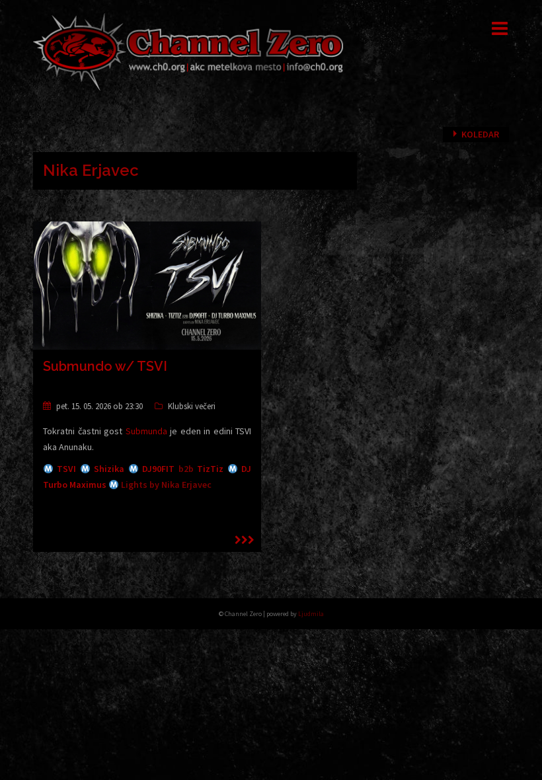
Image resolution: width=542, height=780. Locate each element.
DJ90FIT (158, 469)
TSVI (66, 469)
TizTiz (210, 469)
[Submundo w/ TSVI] (147, 284)
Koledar (480, 134)
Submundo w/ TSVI (105, 366)
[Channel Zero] (188, 51)
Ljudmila (311, 613)
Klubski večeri (191, 406)
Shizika (109, 469)
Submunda (146, 431)
